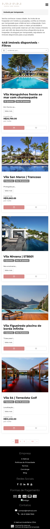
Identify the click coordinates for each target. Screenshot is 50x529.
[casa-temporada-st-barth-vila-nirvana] (25, 233)
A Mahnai (25, 459)
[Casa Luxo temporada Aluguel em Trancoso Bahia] (25, 154)
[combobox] (27, 50)
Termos (25, 466)
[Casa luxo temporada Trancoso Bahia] (25, 374)
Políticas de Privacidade (25, 462)
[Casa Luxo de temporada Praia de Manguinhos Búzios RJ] (25, 71)
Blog (25, 473)
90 (33, 441)
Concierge (25, 469)
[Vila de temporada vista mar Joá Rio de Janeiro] (25, 302)
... (28, 441)
